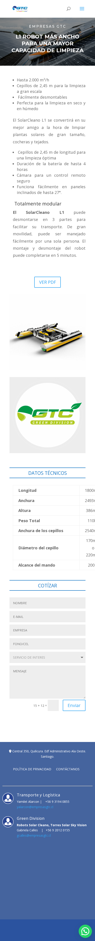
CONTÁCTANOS (68, 769)
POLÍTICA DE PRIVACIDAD (32, 769)
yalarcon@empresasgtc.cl (35, 807)
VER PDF (47, 282)
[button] (85, 931)
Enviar (74, 705)
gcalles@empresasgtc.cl (34, 835)
